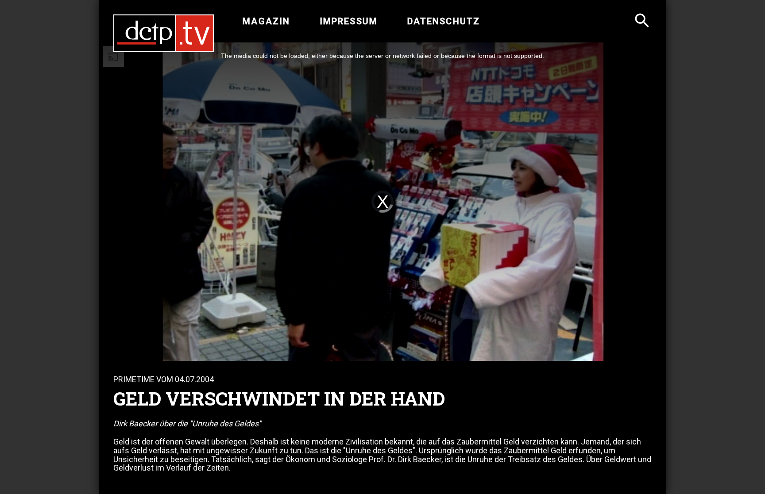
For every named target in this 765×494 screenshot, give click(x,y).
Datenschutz (443, 21)
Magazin (266, 21)
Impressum (349, 21)
